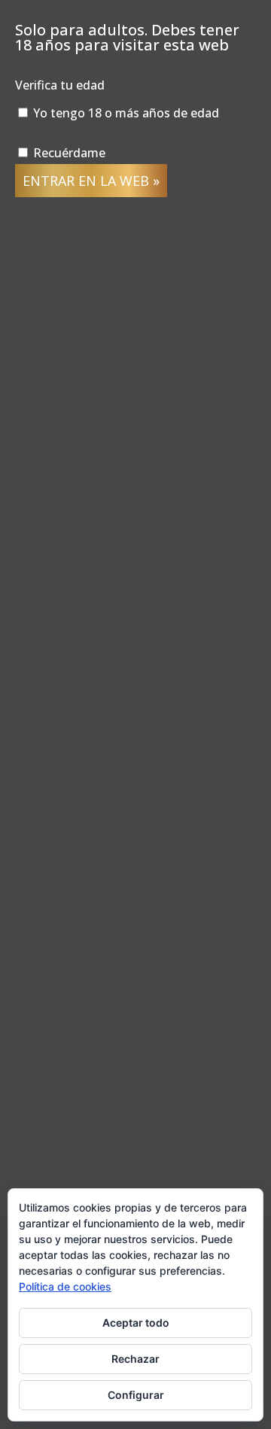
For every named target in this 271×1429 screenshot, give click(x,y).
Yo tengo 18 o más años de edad (124, 113)
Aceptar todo (135, 1322)
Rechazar (135, 1358)
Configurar (136, 1394)
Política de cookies (65, 1286)
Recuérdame (67, 152)
